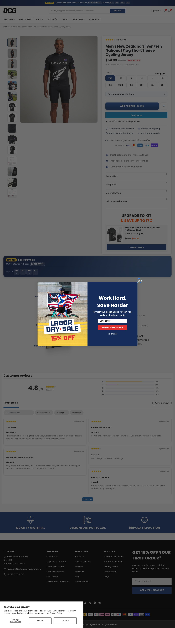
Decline (65, 620)
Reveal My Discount (112, 327)
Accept (40, 620)
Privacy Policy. (56, 613)
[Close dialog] (139, 281)
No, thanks (112, 333)
